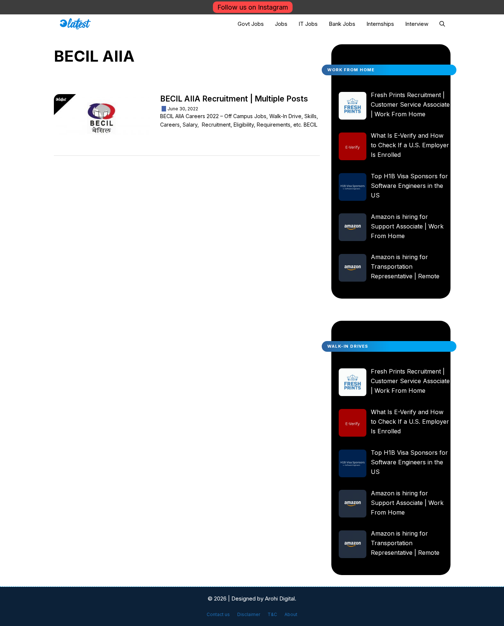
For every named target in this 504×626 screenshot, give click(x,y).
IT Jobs (308, 23)
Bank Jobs (342, 23)
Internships (380, 23)
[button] (442, 23)
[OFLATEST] (75, 23)
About (290, 614)
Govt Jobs (251, 23)
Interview (416, 23)
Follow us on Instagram (252, 7)
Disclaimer (248, 614)
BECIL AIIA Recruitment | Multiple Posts (234, 98)
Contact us (218, 614)
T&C (272, 614)
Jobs (281, 23)
